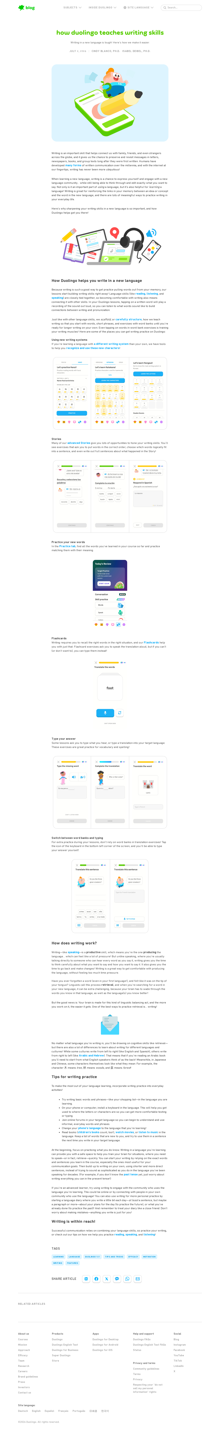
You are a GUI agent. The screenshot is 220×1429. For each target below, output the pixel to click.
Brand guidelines (28, 1376)
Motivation (149, 1257)
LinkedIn (179, 1366)
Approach (24, 1350)
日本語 (93, 1411)
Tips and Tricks (114, 1257)
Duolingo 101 (92, 1257)
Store (55, 1360)
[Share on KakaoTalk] (117, 1279)
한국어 (105, 1411)
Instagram (180, 1344)
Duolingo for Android (105, 1344)
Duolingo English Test (65, 1344)
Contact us (24, 1392)
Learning (58, 1257)
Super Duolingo (61, 1355)
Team (21, 1360)
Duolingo (57, 1339)
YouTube (179, 1355)
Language (74, 1257)
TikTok (178, 1360)
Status (137, 1350)
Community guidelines (146, 1368)
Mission (22, 1344)
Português (79, 1411)
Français (63, 1411)
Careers (23, 1371)
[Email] (138, 1279)
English (36, 1411)
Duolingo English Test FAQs (149, 1344)
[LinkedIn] (86, 1279)
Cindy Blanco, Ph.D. (106, 51)
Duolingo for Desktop (105, 1339)
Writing (57, 1263)
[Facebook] (96, 1279)
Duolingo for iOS (102, 1350)
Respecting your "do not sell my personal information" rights (148, 1388)
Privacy (137, 1379)
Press (21, 1382)
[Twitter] (107, 1279)
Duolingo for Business (65, 1350)
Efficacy (133, 1257)
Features (72, 1263)
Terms (137, 1374)
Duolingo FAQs (142, 1339)
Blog (176, 1339)
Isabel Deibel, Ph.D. (136, 51)
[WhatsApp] (127, 1279)
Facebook (179, 1350)
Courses (23, 1339)
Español (49, 1411)
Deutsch (23, 1411)
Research (23, 1366)
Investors (24, 1387)
